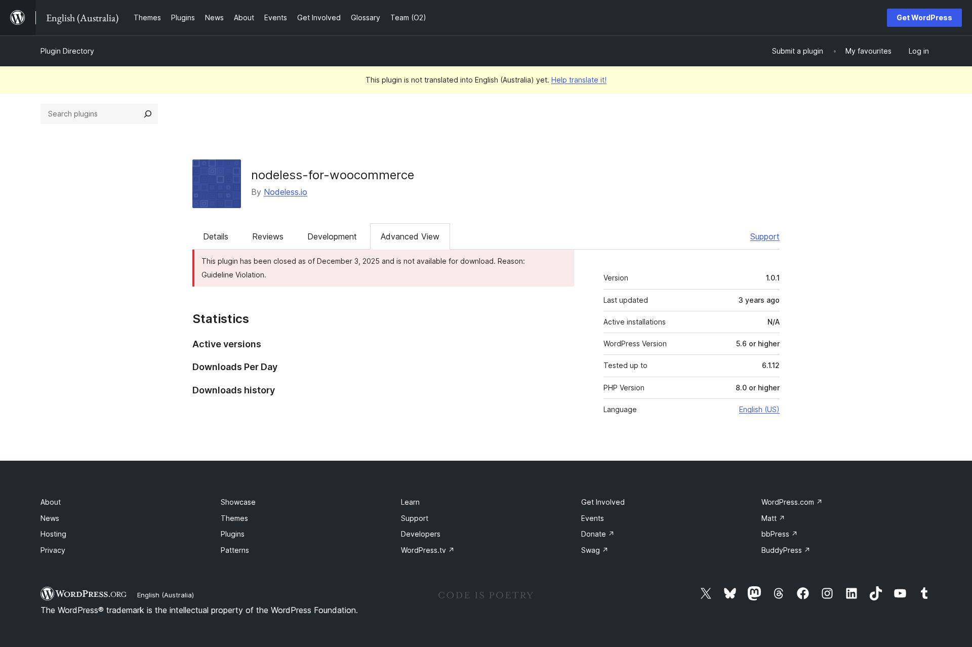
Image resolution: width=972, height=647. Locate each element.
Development (332, 236)
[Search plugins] (148, 114)
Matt (773, 518)
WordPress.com (792, 502)
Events (592, 518)
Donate (598, 534)
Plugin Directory (67, 51)
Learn (410, 502)
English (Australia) (165, 595)
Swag (595, 550)
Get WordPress (924, 17)
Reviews (268, 236)
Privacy (52, 550)
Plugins (233, 534)
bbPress (779, 534)
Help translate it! (578, 79)
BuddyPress (786, 550)
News (49, 518)
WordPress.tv (428, 550)
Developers (420, 534)
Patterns (235, 550)
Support (765, 236)
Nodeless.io (285, 192)
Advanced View (410, 236)
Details (215, 236)
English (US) (759, 409)
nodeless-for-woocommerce (332, 175)
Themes (234, 518)
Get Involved (603, 502)
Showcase (238, 502)
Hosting (53, 534)
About (50, 502)
